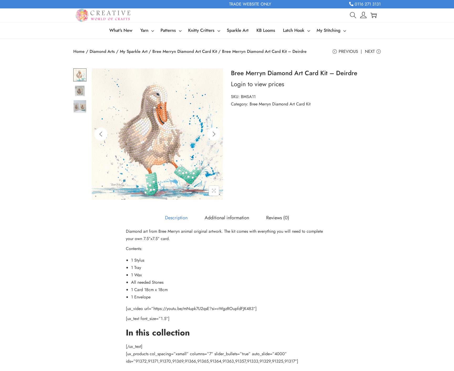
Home (79, 51)
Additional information (227, 217)
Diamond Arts (102, 51)
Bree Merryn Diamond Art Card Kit (184, 51)
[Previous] (100, 134)
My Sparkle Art (133, 51)
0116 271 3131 (367, 4)
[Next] (213, 134)
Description (176, 217)
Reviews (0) (277, 217)
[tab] (176, 217)
